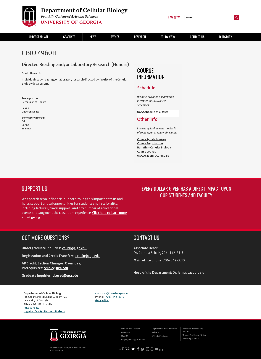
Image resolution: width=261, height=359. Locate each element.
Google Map (102, 300)
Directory (225, 36)
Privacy (155, 332)
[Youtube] (156, 349)
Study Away (168, 36)
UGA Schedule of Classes (153, 112)
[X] (143, 349)
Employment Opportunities (133, 339)
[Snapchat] (152, 349)
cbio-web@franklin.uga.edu (111, 293)
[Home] (74, 15)
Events (115, 36)
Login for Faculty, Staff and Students (44, 311)
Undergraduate (38, 36)
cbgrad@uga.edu (65, 276)
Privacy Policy (31, 307)
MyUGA (124, 336)
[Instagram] (147, 349)
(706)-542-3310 (114, 296)
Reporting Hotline (190, 339)
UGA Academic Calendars (153, 155)
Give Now (174, 17)
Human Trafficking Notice (194, 335)
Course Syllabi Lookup (151, 139)
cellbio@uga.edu (74, 248)
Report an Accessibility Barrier (192, 330)
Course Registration (150, 143)
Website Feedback (160, 336)
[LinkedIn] (161, 349)
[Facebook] (138, 349)
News (93, 36)
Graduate (69, 36)
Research (140, 36)
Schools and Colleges (130, 329)
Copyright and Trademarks (164, 329)
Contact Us (197, 36)
